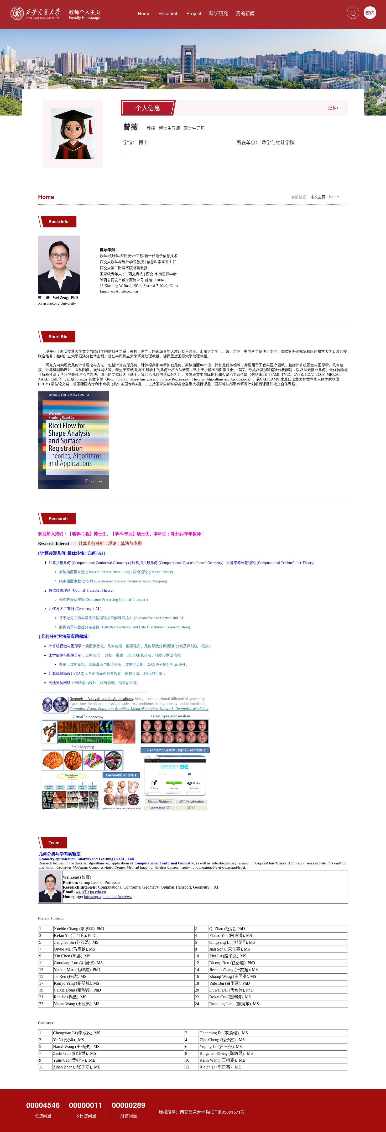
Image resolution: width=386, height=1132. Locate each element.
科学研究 (218, 13)
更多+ (333, 108)
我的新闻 (245, 13)
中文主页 (318, 196)
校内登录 (370, 14)
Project (193, 13)
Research (168, 13)
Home (144, 13)
